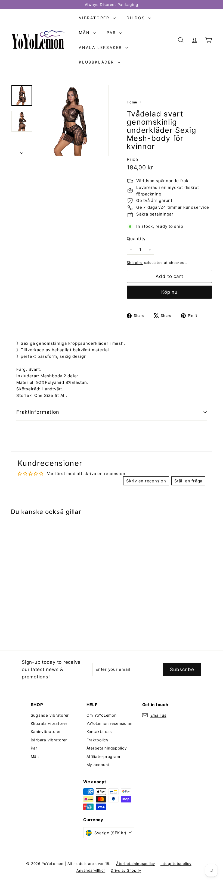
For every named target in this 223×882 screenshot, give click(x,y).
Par (112, 32)
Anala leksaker (101, 47)
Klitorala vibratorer (49, 723)
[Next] (22, 151)
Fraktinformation (37, 412)
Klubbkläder (97, 62)
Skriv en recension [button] (146, 480)
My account (98, 764)
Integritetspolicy (175, 863)
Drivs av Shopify (126, 870)
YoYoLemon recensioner (109, 723)
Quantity (136, 238)
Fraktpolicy (97, 740)
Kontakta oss (99, 731)
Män (85, 32)
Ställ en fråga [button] (188, 480)
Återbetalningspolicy (106, 748)
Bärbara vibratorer (49, 740)
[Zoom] (72, 120)
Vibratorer (95, 17)
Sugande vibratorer (50, 715)
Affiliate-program (103, 756)
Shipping (135, 263)
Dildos (136, 17)
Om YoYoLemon (101, 715)
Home (132, 102)
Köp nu (169, 292)
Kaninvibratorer (46, 731)
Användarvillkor (90, 870)
